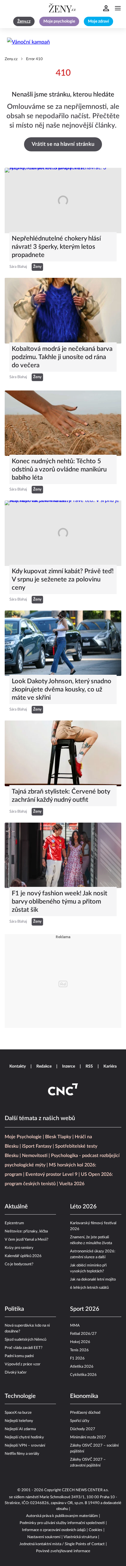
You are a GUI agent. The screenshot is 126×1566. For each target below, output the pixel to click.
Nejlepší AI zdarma (20, 1429)
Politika (14, 1309)
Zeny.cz (11, 59)
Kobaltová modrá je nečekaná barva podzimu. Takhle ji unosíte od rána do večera (62, 357)
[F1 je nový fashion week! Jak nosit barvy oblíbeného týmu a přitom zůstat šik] (63, 855)
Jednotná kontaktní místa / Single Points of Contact (62, 1544)
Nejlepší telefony (19, 1421)
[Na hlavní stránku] (63, 8)
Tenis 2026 (79, 1350)
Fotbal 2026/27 (83, 1334)
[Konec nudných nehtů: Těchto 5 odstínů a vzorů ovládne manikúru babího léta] (63, 423)
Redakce (44, 1066)
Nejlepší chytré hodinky (24, 1437)
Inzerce (68, 1066)
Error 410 (34, 59)
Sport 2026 (84, 1309)
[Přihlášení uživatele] (106, 8)
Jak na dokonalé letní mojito (93, 1279)
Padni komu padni (19, 1356)
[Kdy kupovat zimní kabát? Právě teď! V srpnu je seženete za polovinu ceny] (63, 533)
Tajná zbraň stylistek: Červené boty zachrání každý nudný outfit (61, 795)
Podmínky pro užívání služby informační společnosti (62, 1523)
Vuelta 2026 (71, 1183)
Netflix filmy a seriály (22, 1454)
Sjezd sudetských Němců (25, 1340)
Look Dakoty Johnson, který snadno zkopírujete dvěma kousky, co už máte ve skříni (61, 689)
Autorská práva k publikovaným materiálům (62, 1516)
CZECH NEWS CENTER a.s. (85, 1490)
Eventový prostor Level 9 (51, 1174)
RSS (89, 1066)
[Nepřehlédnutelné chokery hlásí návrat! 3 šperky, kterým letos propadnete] (63, 200)
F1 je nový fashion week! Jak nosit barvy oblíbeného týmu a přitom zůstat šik (59, 901)
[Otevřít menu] (118, 8)
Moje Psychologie (23, 1136)
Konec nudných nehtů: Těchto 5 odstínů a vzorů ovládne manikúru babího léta (59, 469)
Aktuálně (16, 1207)
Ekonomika (84, 1396)
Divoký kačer (16, 1372)
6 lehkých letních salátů (89, 1288)
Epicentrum (14, 1223)
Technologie (20, 1396)
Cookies (95, 1530)
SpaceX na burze (18, 1413)
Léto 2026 (83, 1207)
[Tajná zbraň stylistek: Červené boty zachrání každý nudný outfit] (63, 753)
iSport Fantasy (37, 1146)
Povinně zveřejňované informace (63, 1551)
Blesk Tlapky (58, 1136)
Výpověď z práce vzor (22, 1364)
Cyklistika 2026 (83, 1375)
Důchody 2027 (82, 1429)
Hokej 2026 (80, 1342)
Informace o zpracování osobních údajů (54, 1530)
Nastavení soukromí (43, 1537)
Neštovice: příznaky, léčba (26, 1231)
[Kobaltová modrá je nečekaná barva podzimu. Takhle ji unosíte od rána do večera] (63, 310)
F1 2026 (77, 1358)
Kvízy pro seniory (19, 1248)
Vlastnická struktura (80, 1537)
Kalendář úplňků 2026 (23, 1256)
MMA (75, 1325)
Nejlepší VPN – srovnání (25, 1445)
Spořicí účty (79, 1421)
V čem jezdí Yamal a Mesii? (26, 1240)
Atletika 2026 (81, 1367)
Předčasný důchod (85, 1413)
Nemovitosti (34, 1155)
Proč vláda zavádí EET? (23, 1348)
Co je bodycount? (19, 1264)
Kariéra (110, 1066)
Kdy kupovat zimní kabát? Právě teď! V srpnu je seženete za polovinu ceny (63, 579)
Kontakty (17, 1066)
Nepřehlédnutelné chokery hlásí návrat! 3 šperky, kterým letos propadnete (56, 246)
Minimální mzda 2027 (88, 1437)
